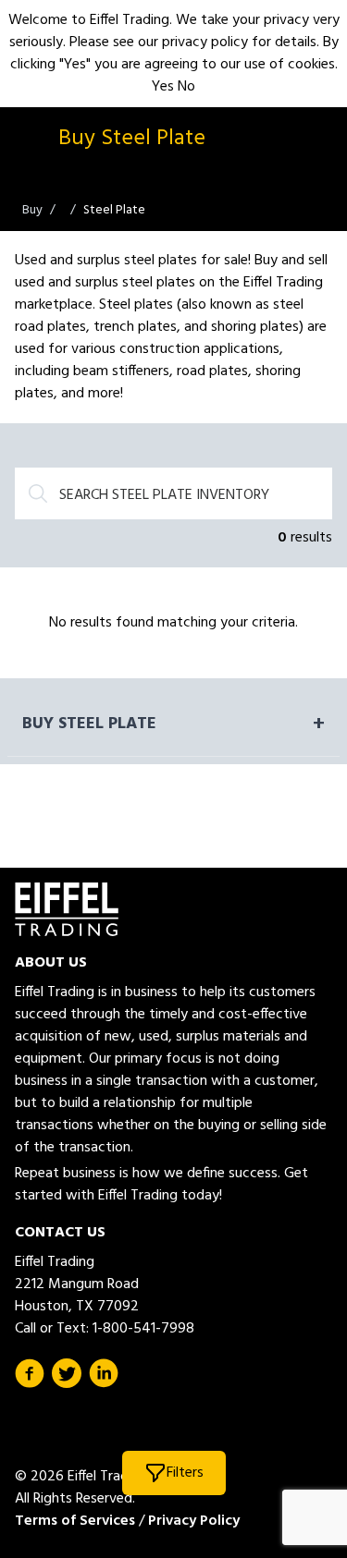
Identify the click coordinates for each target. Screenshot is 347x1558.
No (186, 87)
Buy (32, 210)
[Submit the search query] (38, 493)
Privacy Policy (194, 1521)
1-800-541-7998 (143, 1329)
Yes (163, 87)
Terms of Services (75, 1521)
